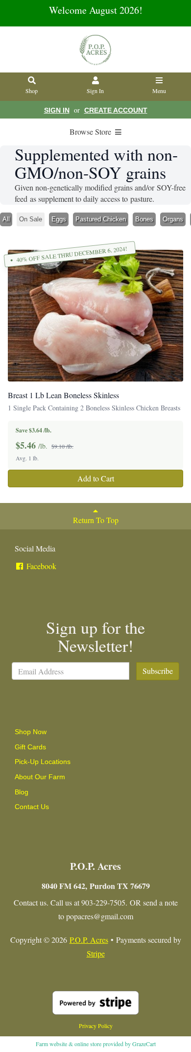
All (6, 219)
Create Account (115, 110)
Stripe (96, 953)
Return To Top (96, 520)
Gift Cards (30, 747)
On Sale (30, 219)
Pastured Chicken (100, 219)
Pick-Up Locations (43, 761)
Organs (173, 219)
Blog (21, 792)
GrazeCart (144, 1044)
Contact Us (32, 807)
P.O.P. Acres (89, 939)
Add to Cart (95, 478)
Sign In (95, 91)
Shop (31, 91)
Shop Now (31, 732)
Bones (144, 219)
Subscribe (158, 671)
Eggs (58, 219)
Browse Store (91, 131)
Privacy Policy (96, 1025)
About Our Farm (40, 777)
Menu (159, 91)
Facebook (40, 566)
